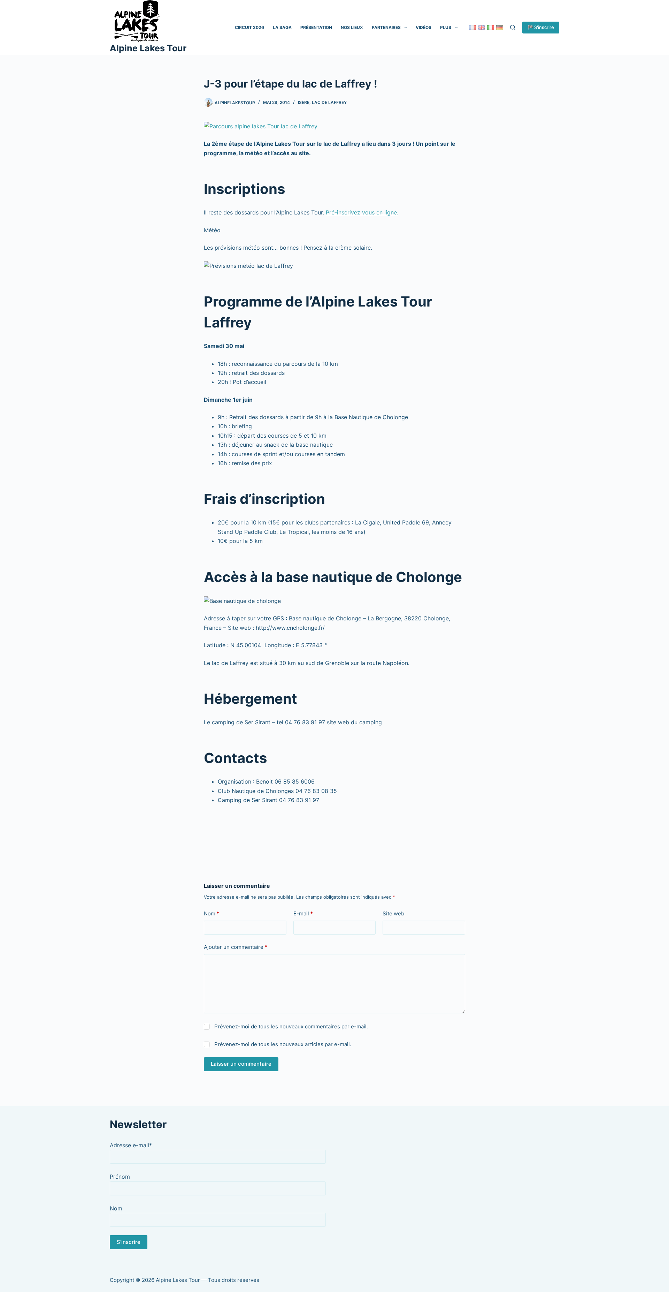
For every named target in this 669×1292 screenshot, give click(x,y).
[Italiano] (490, 27)
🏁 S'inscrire (541, 27)
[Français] (472, 27)
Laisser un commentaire (241, 1063)
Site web (393, 913)
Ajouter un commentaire (235, 947)
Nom (211, 913)
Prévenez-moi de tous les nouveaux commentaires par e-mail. (291, 1026)
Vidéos (423, 27)
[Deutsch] (499, 27)
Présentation (316, 27)
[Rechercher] (512, 27)
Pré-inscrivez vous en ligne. (362, 212)
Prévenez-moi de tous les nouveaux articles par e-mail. (282, 1044)
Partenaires (386, 27)
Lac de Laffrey (329, 102)
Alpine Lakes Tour (148, 48)
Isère (303, 102)
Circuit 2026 (249, 27)
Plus (445, 27)
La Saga (282, 27)
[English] (481, 27)
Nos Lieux (352, 27)
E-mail (303, 913)
